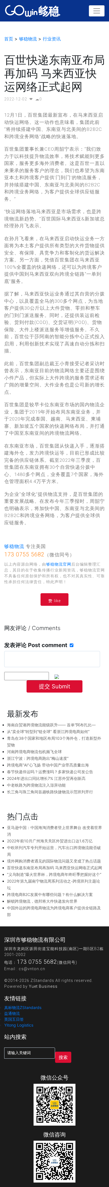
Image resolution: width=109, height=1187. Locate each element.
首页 (8, 39)
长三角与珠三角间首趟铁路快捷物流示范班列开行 (50, 791)
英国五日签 (14, 1019)
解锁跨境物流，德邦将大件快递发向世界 (42, 901)
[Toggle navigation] (97, 10)
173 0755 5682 (24, 554)
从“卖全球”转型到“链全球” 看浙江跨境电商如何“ (48, 731)
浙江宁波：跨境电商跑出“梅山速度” (37, 758)
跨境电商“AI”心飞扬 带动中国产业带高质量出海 (48, 765)
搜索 (63, 1057)
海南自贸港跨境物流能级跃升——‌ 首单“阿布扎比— (51, 724)
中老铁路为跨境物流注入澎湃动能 (36, 785)
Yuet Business (43, 986)
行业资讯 (52, 39)
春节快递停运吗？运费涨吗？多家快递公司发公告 (50, 771)
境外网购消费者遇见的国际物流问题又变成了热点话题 (54, 861)
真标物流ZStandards (22, 1007)
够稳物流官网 (58, 564)
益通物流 (12, 1013)
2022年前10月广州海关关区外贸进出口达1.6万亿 (50, 840)
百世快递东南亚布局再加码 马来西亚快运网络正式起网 (54, 867)
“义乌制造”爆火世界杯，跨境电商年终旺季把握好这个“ (54, 874)
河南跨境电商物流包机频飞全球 (34, 751)
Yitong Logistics (18, 1025)
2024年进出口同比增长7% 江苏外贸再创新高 (46, 778)
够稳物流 (28, 39)
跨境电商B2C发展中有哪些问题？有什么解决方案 (50, 894)
